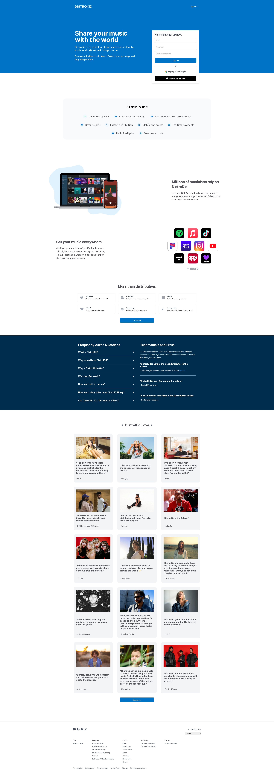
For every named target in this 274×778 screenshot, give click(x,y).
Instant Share (127, 749)
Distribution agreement (138, 768)
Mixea (125, 753)
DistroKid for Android (148, 746)
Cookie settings (102, 768)
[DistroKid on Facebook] (78, 729)
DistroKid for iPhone (148, 743)
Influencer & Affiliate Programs (103, 759)
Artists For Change (99, 749)
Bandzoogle (127, 746)
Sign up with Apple (177, 78)
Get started (137, 320)
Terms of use (114, 768)
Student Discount (171, 743)
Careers (95, 756)
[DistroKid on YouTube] (74, 729)
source (182, 370)
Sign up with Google (177, 71)
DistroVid (126, 756)
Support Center (78, 743)
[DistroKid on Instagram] (86, 729)
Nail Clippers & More (99, 746)
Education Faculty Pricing (101, 753)
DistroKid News (97, 743)
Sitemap (125, 768)
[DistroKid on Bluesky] (82, 729)
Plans (124, 743)
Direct (125, 762)
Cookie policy (89, 768)
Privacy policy (78, 768)
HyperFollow (127, 759)
